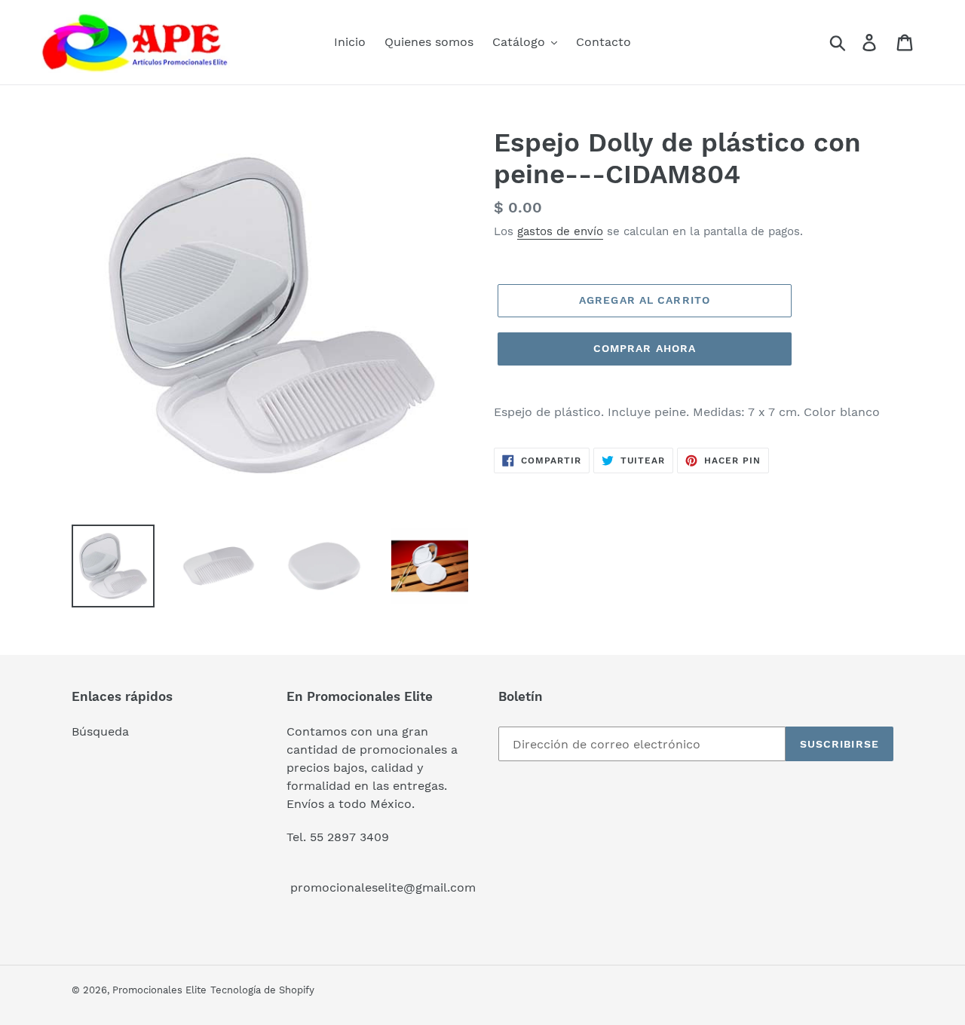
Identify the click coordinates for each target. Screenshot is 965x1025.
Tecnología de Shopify (262, 990)
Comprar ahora (645, 348)
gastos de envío (560, 231)
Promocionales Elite (159, 990)
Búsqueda (100, 731)
